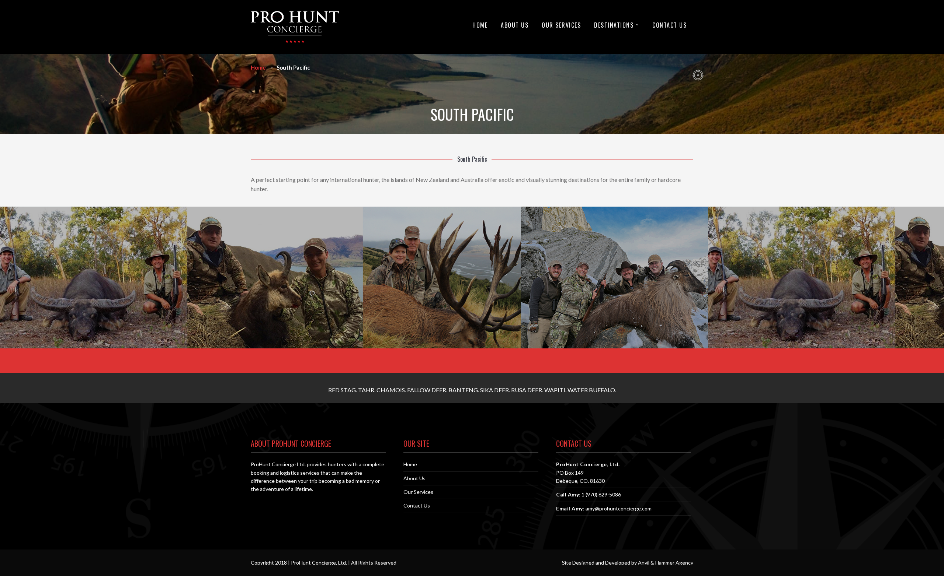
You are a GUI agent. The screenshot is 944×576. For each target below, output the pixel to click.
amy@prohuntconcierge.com (619, 508)
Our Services (561, 25)
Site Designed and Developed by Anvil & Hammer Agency (627, 562)
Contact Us (669, 25)
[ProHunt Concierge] (295, 27)
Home (479, 25)
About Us (514, 25)
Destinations (614, 25)
